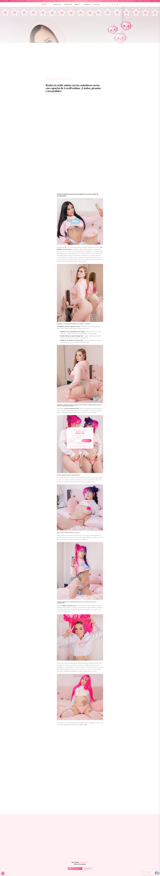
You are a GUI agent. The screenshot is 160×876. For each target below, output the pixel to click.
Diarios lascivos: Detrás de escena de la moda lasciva (59, 78)
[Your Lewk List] (115, 4)
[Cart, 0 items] (117, 4)
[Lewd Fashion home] (44, 4)
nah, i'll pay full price (80, 443)
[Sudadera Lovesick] (80, 637)
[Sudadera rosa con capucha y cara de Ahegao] (80, 221)
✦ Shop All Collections (75, 868)
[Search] (112, 4)
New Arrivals (87, 868)
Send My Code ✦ (86, 440)
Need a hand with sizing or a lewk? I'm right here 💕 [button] (148, 872)
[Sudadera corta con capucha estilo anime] (80, 507)
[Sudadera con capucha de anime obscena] (80, 697)
